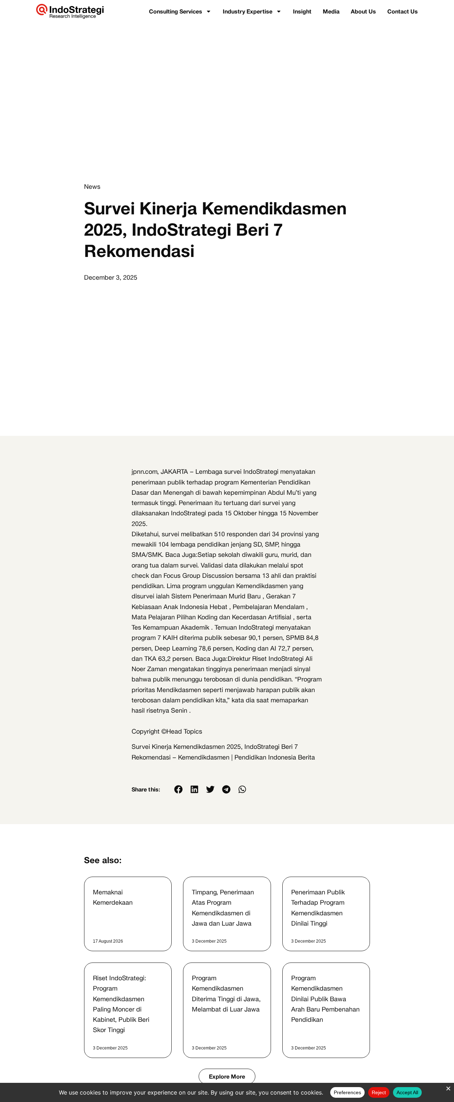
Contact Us (402, 11)
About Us (363, 11)
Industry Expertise (247, 11)
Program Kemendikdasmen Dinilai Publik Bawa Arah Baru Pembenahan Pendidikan (325, 998)
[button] (179, 789)
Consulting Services (175, 11)
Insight (302, 11)
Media (331, 11)
